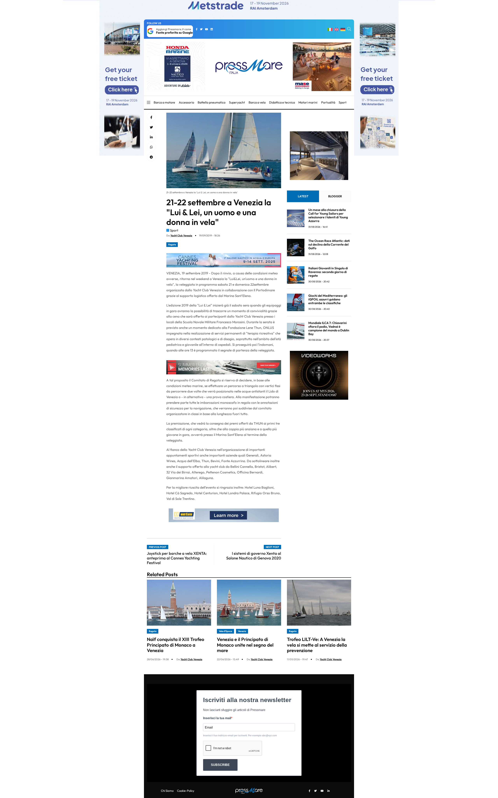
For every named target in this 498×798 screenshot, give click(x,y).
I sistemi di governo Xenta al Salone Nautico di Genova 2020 (253, 555)
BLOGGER (335, 196)
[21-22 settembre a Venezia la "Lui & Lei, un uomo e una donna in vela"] (151, 137)
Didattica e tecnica (282, 102)
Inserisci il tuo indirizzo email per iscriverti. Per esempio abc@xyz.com (240, 735)
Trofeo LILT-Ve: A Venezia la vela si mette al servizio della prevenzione (317, 644)
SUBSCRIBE (220, 764)
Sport (342, 102)
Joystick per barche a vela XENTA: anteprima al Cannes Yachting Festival (177, 558)
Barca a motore (164, 102)
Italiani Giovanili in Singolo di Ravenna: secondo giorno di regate (328, 271)
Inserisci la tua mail (217, 718)
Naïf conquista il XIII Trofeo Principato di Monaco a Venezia (175, 644)
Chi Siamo (167, 791)
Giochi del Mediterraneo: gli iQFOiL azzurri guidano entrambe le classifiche (327, 299)
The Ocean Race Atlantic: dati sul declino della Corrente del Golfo (329, 244)
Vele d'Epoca (225, 631)
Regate (172, 244)
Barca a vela (257, 102)
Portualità (328, 102)
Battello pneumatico (211, 102)
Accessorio (186, 102)
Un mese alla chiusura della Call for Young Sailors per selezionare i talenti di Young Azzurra (328, 215)
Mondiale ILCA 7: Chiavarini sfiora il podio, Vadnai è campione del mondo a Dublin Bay (328, 328)
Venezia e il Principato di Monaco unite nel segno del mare (245, 644)
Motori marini (307, 102)
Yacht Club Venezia (181, 235)
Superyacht (237, 102)
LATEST (303, 196)
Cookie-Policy (185, 791)
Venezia (242, 631)
